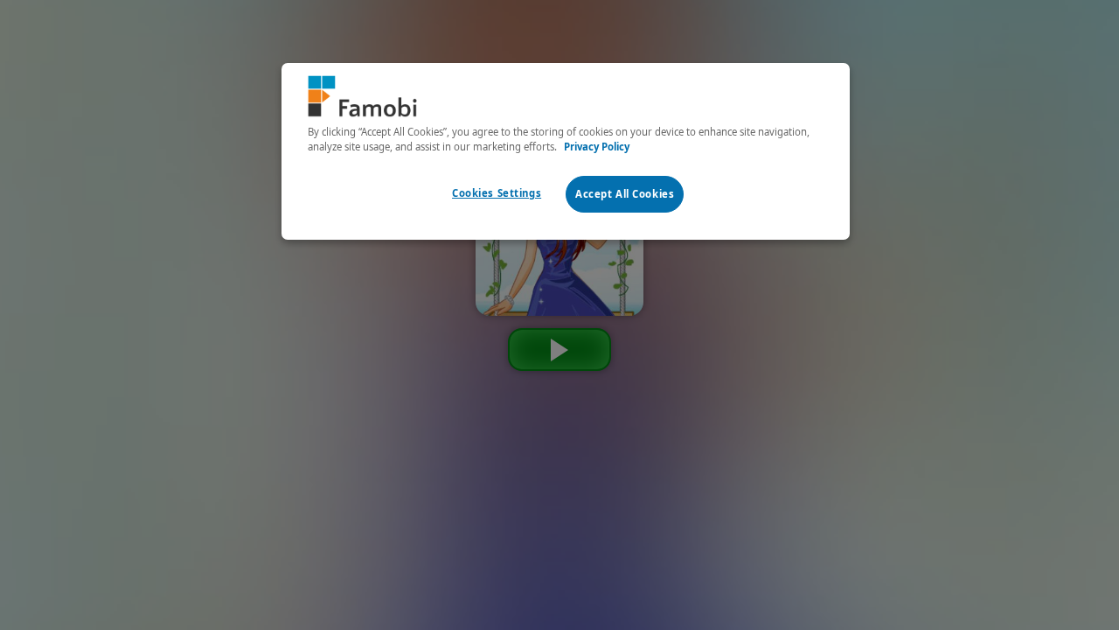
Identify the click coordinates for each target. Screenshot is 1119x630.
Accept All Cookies (624, 193)
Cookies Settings (496, 193)
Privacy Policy (596, 146)
